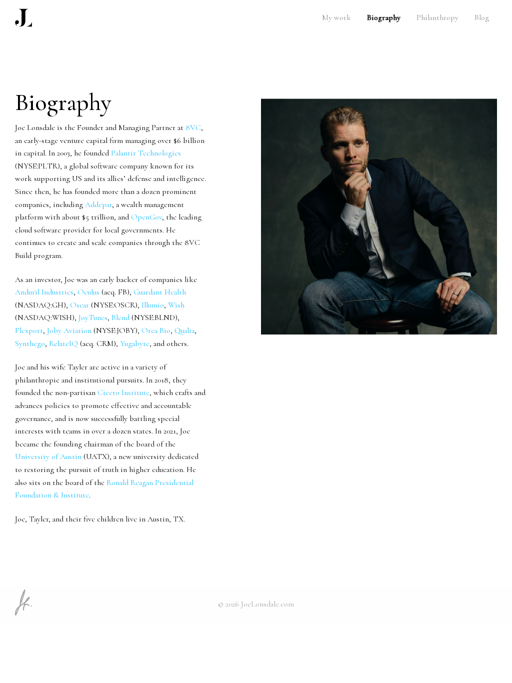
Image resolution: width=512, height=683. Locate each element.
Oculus (89, 292)
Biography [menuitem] (383, 17)
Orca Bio (156, 331)
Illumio (153, 305)
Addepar (98, 205)
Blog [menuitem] (481, 17)
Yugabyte (135, 343)
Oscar (79, 305)
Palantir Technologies (146, 153)
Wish (176, 305)
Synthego (30, 343)
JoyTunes (93, 317)
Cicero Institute (124, 393)
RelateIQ (63, 343)
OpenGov (146, 217)
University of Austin (48, 457)
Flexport (29, 331)
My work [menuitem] (336, 17)
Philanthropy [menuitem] (437, 17)
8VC (193, 127)
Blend (121, 317)
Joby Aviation (69, 331)
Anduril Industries (44, 292)
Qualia (184, 331)
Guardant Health (160, 292)
